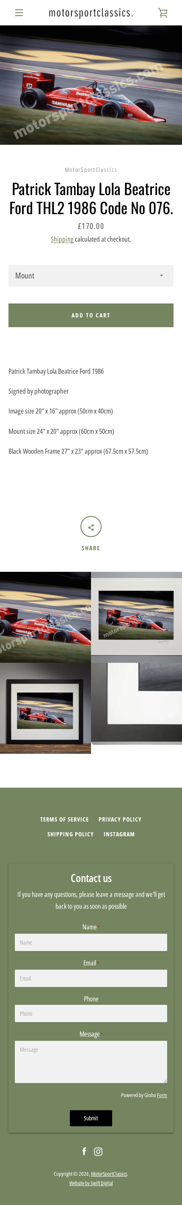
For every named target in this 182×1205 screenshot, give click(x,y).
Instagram (119, 834)
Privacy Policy (120, 819)
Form (162, 1095)
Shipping (62, 239)
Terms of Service (64, 819)
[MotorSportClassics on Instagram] (98, 1151)
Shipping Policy (70, 834)
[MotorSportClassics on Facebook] (84, 1151)
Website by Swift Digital (91, 1183)
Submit (91, 1118)
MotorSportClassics (109, 1173)
